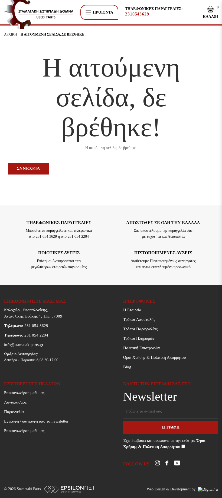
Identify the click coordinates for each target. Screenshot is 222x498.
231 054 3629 (26, 325)
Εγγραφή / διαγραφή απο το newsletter (36, 421)
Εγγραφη (170, 427)
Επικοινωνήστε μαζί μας (24, 393)
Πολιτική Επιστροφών (141, 348)
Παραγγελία (14, 412)
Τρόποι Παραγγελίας (140, 329)
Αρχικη (10, 34)
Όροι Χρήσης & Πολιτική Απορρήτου (154, 357)
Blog (127, 367)
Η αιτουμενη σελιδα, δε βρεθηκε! (53, 34)
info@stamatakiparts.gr (23, 344)
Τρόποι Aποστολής (139, 319)
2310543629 (137, 14)
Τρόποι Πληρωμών (139, 338)
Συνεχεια (28, 168)
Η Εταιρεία (132, 310)
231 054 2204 (26, 335)
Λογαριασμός (15, 402)
